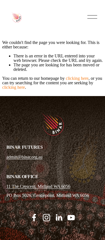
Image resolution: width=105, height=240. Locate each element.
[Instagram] (46, 218)
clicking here (77, 78)
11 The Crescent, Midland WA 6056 (38, 186)
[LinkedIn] (59, 218)
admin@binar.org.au (24, 157)
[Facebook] (34, 218)
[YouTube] (71, 218)
